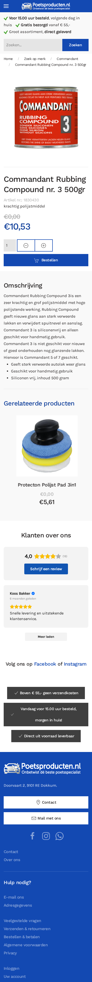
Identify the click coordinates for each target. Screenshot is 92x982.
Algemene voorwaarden (26, 945)
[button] (6, 6)
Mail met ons (49, 818)
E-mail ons (14, 897)
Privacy (10, 953)
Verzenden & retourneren (27, 928)
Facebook (45, 664)
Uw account (15, 976)
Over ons (12, 859)
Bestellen (49, 260)
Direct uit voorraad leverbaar (49, 736)
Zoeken (75, 45)
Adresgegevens (18, 905)
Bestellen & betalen (22, 937)
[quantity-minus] (26, 245)
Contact (49, 802)
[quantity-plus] (44, 245)
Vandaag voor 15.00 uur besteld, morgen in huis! (49, 714)
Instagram (75, 664)
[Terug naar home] (46, 6)
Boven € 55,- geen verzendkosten (49, 693)
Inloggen (11, 968)
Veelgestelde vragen (22, 920)
